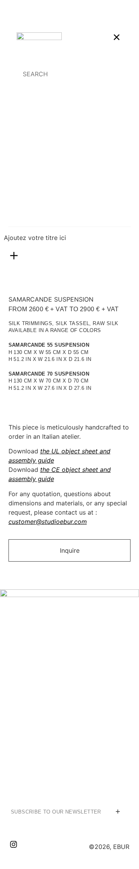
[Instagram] (13, 844)
